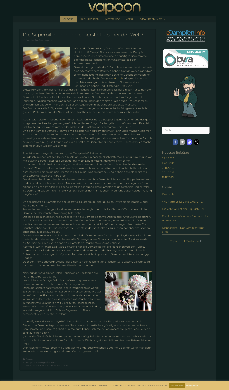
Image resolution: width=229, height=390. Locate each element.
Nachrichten (89, 19)
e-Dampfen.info (150, 19)
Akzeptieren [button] (177, 385)
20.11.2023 (168, 172)
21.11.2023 (168, 167)
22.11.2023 (168, 158)
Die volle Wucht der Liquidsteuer (183, 209)
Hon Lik (118, 78)
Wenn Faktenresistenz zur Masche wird (47, 365)
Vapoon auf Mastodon (184, 241)
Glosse (68, 19)
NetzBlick (112, 19)
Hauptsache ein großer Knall (41, 362)
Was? (129, 19)
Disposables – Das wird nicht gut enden (183, 229)
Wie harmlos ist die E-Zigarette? (182, 201)
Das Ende (168, 163)
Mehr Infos (192, 385)
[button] (175, 142)
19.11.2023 (168, 177)
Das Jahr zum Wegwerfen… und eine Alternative (185, 218)
